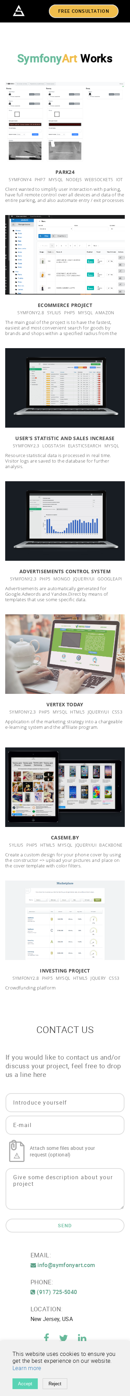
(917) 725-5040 (56, 1292)
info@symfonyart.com (65, 1265)
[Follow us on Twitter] (64, 1340)
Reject (55, 1383)
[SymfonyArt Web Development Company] (18, 10)
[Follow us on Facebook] (47, 1340)
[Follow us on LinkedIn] (82, 1340)
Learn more (26, 1368)
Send (65, 1226)
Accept (25, 1383)
